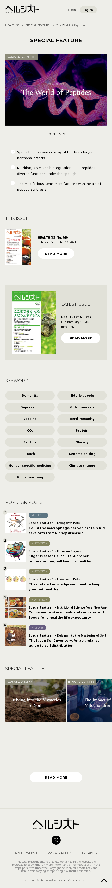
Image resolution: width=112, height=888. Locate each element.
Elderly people (82, 395)
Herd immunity (82, 419)
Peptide (29, 442)
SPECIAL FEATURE (38, 25)
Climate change (82, 465)
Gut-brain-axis (82, 407)
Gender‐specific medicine (30, 465)
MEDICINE (38, 515)
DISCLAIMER (88, 853)
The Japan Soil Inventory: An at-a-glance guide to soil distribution (67, 640)
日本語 (72, 10)
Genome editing (82, 454)
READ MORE (56, 253)
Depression (30, 407)
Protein (82, 430)
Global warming (30, 477)
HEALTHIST (12, 25)
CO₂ (30, 430)
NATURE (37, 628)
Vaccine (29, 419)
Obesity (82, 442)
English (88, 10)
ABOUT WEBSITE (27, 853)
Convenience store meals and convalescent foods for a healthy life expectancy (68, 612)
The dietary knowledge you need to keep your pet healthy (65, 584)
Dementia (30, 395)
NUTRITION (39, 543)
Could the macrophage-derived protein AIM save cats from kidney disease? (67, 528)
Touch (30, 454)
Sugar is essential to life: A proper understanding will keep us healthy (60, 556)
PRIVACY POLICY (59, 853)
